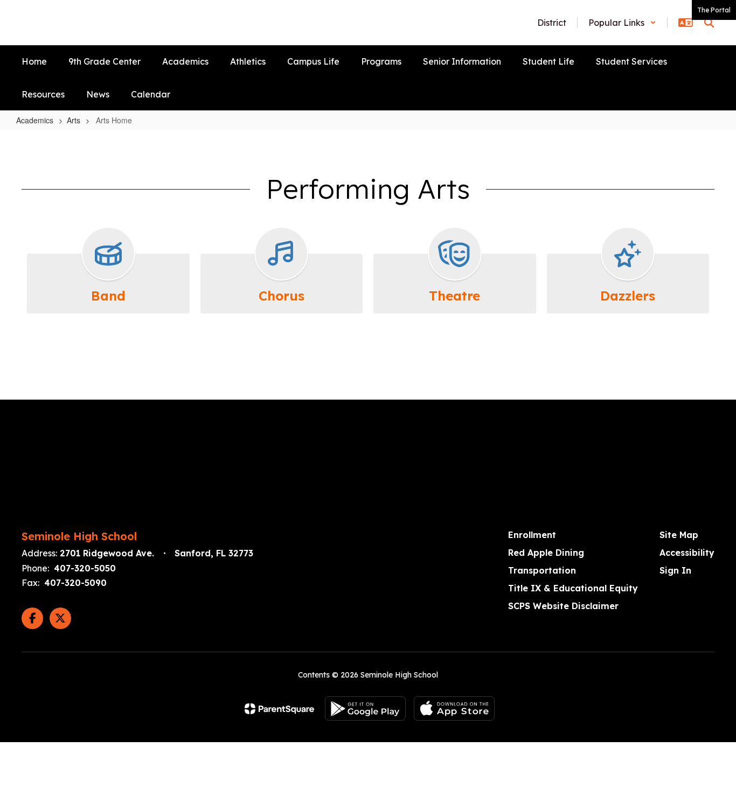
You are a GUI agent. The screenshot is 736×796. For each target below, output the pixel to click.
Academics (34, 120)
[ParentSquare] (279, 709)
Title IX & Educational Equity (573, 588)
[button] (622, 22)
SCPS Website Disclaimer (563, 606)
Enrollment (532, 534)
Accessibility (686, 552)
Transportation (542, 570)
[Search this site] (709, 22)
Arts (73, 120)
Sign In (675, 570)
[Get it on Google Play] (365, 708)
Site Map (678, 534)
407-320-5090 (75, 582)
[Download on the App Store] (454, 708)
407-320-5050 (85, 568)
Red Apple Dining (546, 552)
